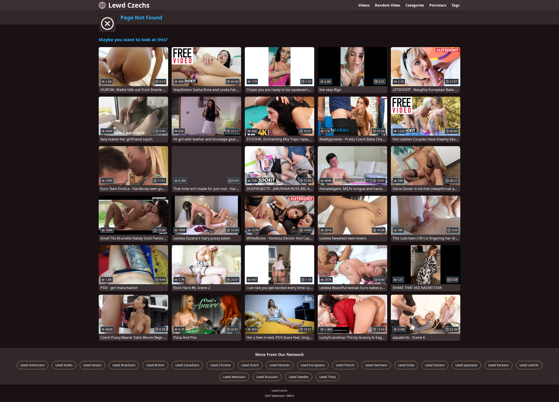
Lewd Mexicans (234, 377)
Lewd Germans (376, 365)
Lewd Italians (435, 365)
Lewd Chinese (220, 365)
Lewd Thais (327, 377)
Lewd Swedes (299, 377)
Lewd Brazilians (123, 365)
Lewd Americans (33, 365)
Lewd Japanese (466, 365)
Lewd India (406, 365)
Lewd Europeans (313, 365)
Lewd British (155, 365)
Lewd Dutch (250, 365)
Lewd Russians (267, 377)
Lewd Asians (92, 365)
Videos (364, 5)
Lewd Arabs (63, 365)
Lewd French (345, 365)
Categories (414, 5)
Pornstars (437, 5)
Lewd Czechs (129, 5)
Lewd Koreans (498, 365)
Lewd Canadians (187, 365)
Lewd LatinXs (529, 365)
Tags (455, 5)
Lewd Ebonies (280, 365)
